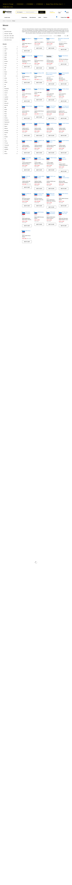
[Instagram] (7, 258)
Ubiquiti (11, 147)
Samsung (11, 130)
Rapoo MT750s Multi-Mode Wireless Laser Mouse (63, 219)
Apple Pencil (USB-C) (38, 42)
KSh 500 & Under (7, 31)
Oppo (11, 115)
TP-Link (11, 143)
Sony (11, 134)
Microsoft (11, 103)
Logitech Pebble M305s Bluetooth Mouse (38, 182)
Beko (11, 57)
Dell (11, 67)
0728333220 (20, 4)
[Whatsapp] (4, 258)
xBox (11, 151)
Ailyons (11, 48)
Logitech (11, 97)
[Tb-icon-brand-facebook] (1, 258)
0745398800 (30, 4)
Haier (11, 73)
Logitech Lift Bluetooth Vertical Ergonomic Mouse (63, 112)
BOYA (11, 59)
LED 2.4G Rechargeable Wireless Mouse (50, 79)
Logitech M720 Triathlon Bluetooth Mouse (63, 165)
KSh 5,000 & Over (8, 39)
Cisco (11, 65)
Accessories (8, 20)
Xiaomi (11, 153)
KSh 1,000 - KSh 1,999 (9, 35)
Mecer (11, 101)
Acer (11, 46)
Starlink (11, 136)
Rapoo (11, 126)
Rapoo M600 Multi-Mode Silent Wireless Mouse (27, 219)
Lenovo (11, 92)
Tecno (11, 140)
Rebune (11, 128)
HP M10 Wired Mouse (63, 59)
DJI (11, 69)
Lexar (11, 94)
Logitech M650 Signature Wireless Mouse (38, 164)
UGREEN (11, 149)
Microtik (11, 105)
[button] (27, 50)
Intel (11, 80)
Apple (11, 53)
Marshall (11, 99)
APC (11, 50)
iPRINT (11, 82)
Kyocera (11, 90)
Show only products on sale (46, 35)
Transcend (11, 145)
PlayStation (11, 122)
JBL (11, 86)
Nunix (11, 113)
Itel (11, 84)
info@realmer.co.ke (8, 7)
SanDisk (11, 132)
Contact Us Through (8, 4)
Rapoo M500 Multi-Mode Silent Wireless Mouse (51, 201)
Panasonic (11, 120)
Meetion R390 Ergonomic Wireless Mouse (63, 182)
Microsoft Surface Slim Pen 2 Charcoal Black (38, 199)
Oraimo (11, 117)
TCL (11, 138)
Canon (11, 63)
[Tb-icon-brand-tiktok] (10, 258)
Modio (11, 109)
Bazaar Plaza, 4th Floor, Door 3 (54, 4)
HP (11, 76)
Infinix (11, 78)
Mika (11, 107)
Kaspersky (11, 88)
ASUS (11, 55)
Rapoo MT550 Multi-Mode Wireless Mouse (51, 218)
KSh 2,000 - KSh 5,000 (9, 37)
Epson (11, 71)
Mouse (23, 41)
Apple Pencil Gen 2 (51, 42)
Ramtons (11, 124)
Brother (11, 61)
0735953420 (39, 4)
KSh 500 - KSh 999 (8, 33)
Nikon (11, 111)
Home (4, 20)
